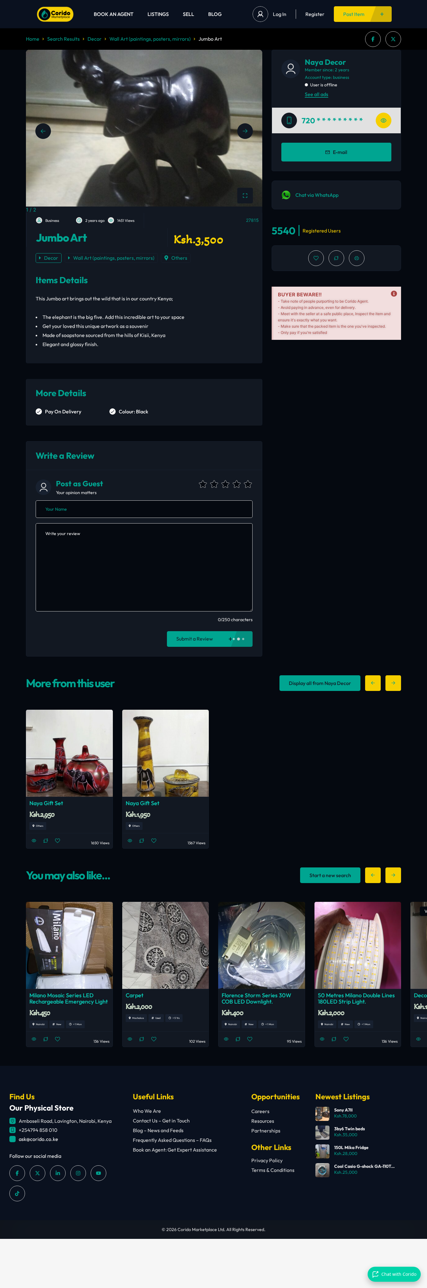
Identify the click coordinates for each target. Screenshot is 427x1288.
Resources (262, 1121)
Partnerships (265, 1130)
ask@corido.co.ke (38, 1139)
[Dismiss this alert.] (394, 294)
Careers (260, 1111)
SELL (188, 14)
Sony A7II (343, 1110)
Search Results (63, 39)
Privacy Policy (267, 1160)
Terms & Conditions (272, 1170)
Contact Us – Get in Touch (161, 1120)
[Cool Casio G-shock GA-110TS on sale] (322, 1170)
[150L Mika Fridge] (322, 1151)
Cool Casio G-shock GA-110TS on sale (364, 1166)
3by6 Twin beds (349, 1129)
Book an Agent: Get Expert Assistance (175, 1150)
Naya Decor (325, 61)
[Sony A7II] (322, 1114)
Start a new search (330, 875)
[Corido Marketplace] (55, 14)
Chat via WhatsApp (317, 195)
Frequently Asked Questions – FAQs (172, 1140)
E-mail (340, 152)
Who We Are (147, 1111)
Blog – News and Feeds (158, 1130)
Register (314, 14)
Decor (95, 39)
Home (32, 39)
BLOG (215, 14)
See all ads (316, 94)
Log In (279, 14)
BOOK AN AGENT (113, 14)
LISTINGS (158, 14)
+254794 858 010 (38, 1130)
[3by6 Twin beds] (322, 1133)
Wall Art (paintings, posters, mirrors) (150, 39)
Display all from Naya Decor (320, 683)
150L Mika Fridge (351, 1147)
